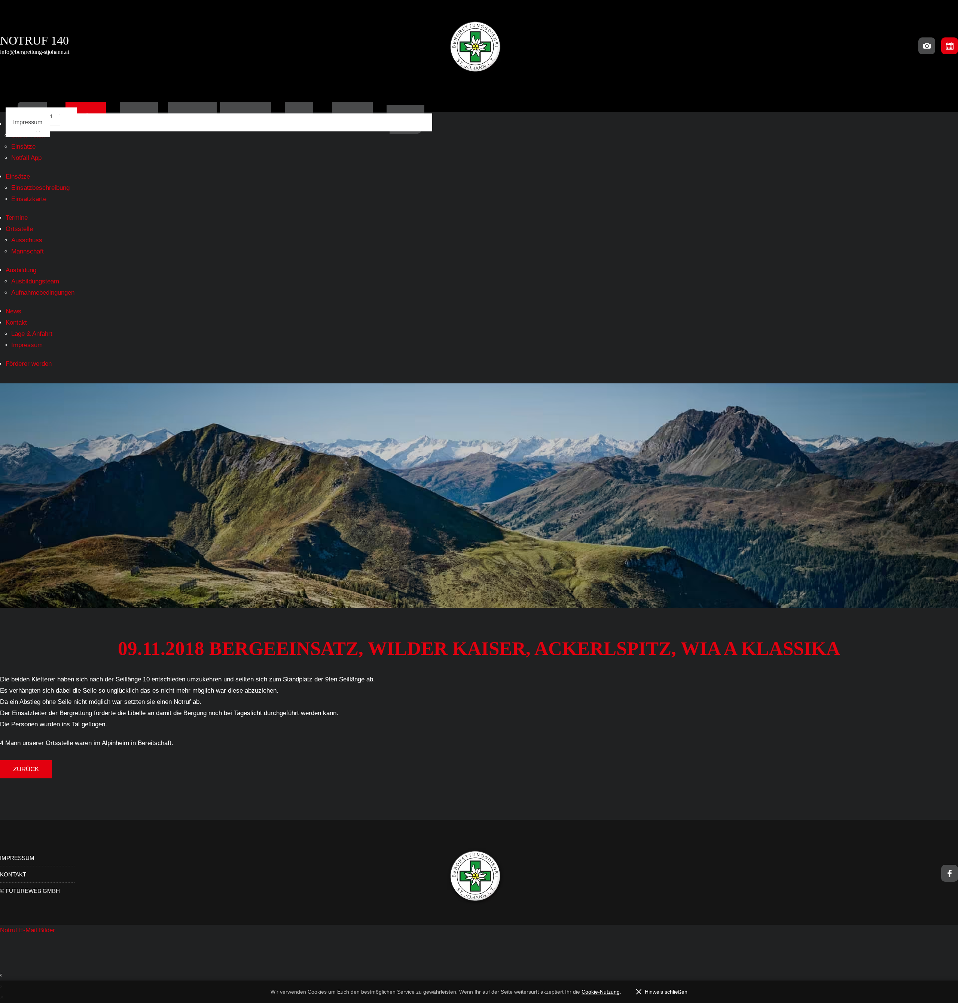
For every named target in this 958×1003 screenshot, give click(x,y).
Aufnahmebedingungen (42, 292)
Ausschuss (26, 240)
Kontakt (16, 322)
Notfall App (26, 157)
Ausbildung (21, 270)
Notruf (9, 930)
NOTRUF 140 (34, 40)
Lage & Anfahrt (31, 333)
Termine (17, 217)
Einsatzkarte (28, 199)
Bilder (47, 930)
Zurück (26, 769)
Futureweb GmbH (33, 891)
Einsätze (23, 146)
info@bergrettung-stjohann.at (34, 52)
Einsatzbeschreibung (40, 187)
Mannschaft (27, 251)
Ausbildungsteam (35, 281)
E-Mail (29, 930)
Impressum (27, 122)
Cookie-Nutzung (601, 992)
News (13, 311)
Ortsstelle (19, 228)
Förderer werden (29, 363)
